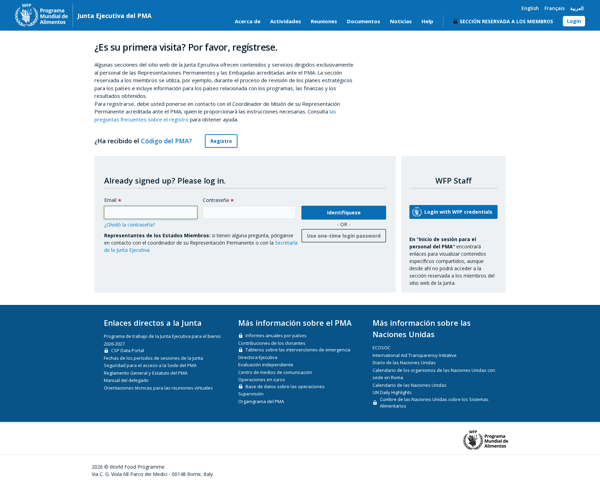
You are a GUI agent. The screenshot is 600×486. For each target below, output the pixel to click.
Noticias (401, 21)
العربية (577, 8)
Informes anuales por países (276, 335)
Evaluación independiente (265, 364)
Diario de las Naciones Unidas (404, 362)
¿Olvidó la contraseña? (129, 224)
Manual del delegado (126, 380)
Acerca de (247, 21)
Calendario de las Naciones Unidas (410, 385)
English (530, 8)
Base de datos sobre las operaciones (285, 386)
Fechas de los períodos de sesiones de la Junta (153, 358)
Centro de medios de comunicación (275, 372)
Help (427, 21)
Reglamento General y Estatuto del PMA (146, 373)
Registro (221, 141)
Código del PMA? (167, 141)
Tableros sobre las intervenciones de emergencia (297, 350)
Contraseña (216, 200)
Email (110, 200)
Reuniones (324, 21)
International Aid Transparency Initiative (415, 355)
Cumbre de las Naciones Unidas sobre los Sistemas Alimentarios (434, 402)
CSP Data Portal (127, 350)
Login (574, 21)
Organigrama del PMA (261, 401)
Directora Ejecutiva (257, 357)
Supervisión (251, 394)
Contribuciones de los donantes (272, 343)
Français (554, 8)
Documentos (363, 21)
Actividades (285, 21)
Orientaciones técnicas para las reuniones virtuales (158, 388)
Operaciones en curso (261, 379)
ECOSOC (381, 347)
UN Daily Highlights (392, 392)
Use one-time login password (344, 235)
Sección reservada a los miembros (506, 21)
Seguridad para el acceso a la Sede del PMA (150, 365)
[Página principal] (41, 15)
